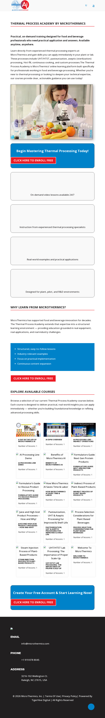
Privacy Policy (69, 696)
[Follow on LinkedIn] (91, 707)
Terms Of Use (52, 696)
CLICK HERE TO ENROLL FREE (33, 160)
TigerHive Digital (41, 700)
